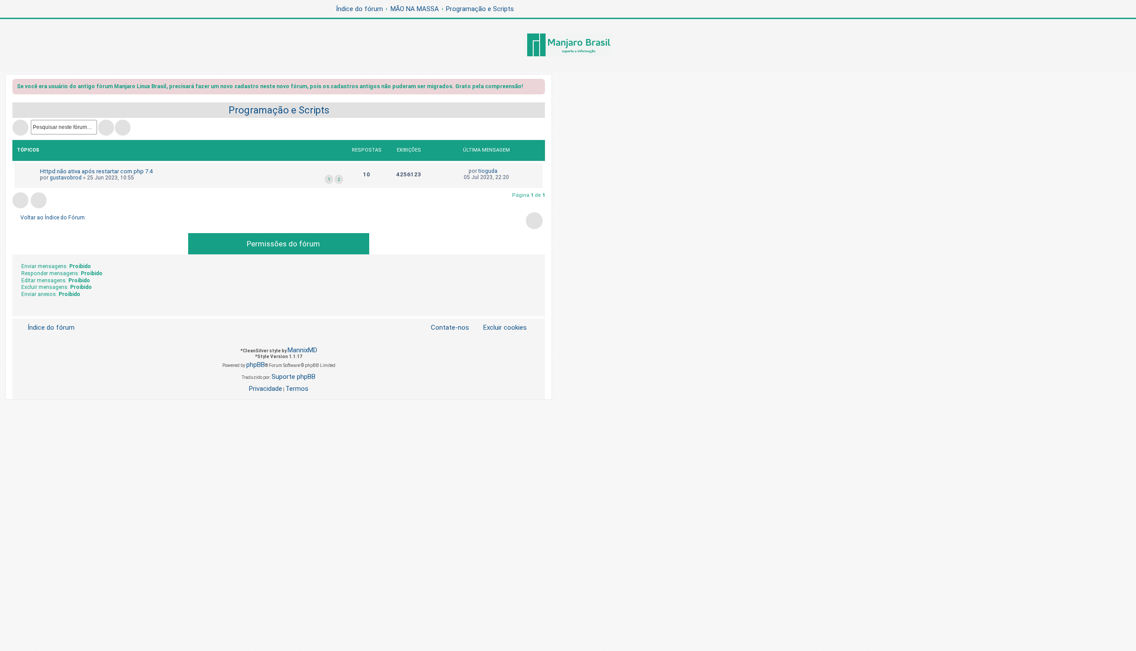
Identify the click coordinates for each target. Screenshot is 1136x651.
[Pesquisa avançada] (122, 128)
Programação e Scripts (279, 110)
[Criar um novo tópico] (20, 128)
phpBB (255, 365)
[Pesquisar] (106, 128)
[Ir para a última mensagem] (502, 171)
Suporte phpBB (294, 377)
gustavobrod (66, 178)
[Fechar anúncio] (539, 88)
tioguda (487, 171)
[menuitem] (499, 327)
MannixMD (302, 350)
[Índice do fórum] (568, 45)
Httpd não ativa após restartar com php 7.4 (96, 171)
